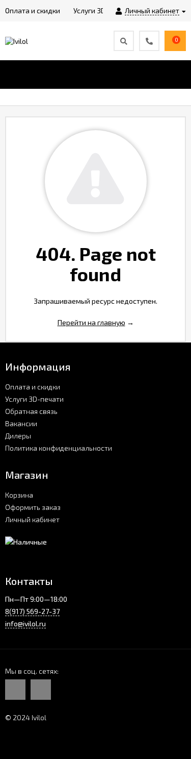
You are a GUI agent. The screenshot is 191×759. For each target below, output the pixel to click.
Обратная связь (31, 411)
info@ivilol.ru (25, 623)
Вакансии (21, 423)
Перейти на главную (91, 322)
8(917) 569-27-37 (32, 611)
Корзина (19, 495)
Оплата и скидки (32, 386)
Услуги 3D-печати (34, 399)
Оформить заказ (33, 507)
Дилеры (18, 435)
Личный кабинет (32, 519)
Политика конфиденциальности (58, 448)
